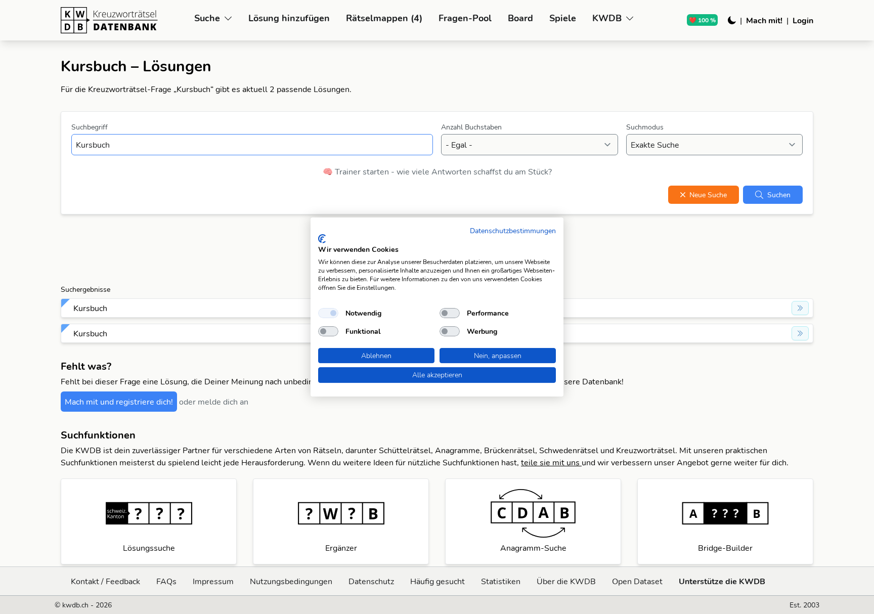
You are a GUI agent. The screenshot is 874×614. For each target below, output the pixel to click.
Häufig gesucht (437, 581)
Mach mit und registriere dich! (119, 402)
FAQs (166, 581)
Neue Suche (708, 194)
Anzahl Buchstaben (471, 126)
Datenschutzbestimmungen (513, 230)
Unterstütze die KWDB (722, 581)
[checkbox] (328, 313)
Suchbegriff (89, 126)
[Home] (123, 20)
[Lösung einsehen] (800, 308)
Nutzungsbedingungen (291, 581)
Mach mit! (764, 20)
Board (520, 18)
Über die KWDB (566, 581)
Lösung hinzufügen (289, 18)
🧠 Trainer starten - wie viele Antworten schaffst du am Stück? (437, 171)
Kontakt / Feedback (105, 581)
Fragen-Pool (465, 18)
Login (803, 20)
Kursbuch (90, 308)
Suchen (779, 194)
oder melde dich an (213, 402)
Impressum (213, 581)
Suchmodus (645, 126)
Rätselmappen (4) (384, 18)
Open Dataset (637, 581)
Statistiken (500, 581)
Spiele (562, 18)
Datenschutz (371, 581)
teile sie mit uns (551, 462)
